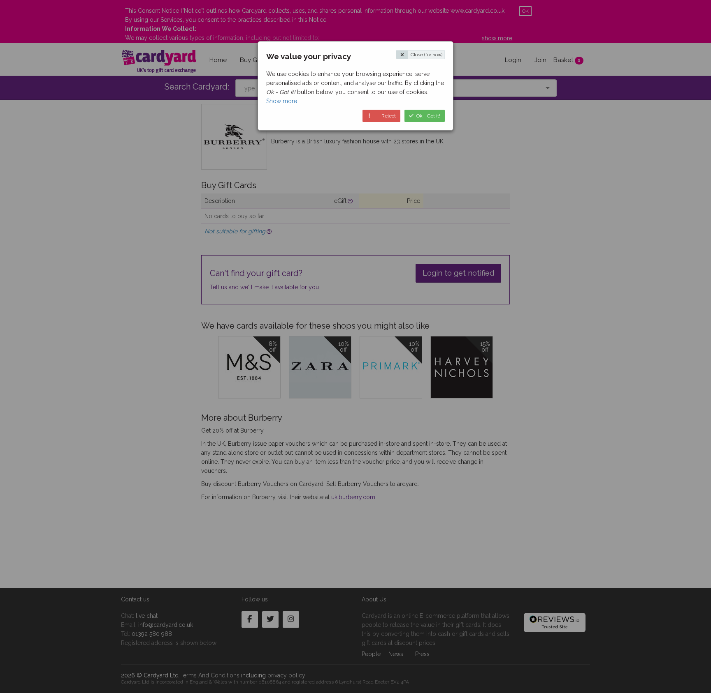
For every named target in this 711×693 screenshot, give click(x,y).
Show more (281, 101)
